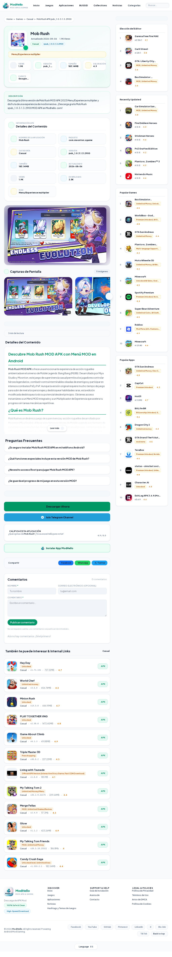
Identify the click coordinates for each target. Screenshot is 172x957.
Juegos (51, 895)
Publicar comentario (22, 622)
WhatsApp (83, 563)
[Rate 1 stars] (97, 530)
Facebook (66, 563)
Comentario (16, 597)
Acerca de (95, 895)
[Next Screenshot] (109, 296)
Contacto (94, 899)
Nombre (13, 585)
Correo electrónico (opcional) (77, 585)
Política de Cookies (141, 904)
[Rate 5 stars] (105, 530)
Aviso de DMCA (139, 899)
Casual (30, 19)
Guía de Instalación (99, 890)
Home (10, 19)
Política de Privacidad (142, 890)
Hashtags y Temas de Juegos (61, 908)
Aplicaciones (53, 899)
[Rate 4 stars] (103, 530)
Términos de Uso (140, 895)
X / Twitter (100, 563)
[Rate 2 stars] (99, 530)
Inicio (50, 890)
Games (19, 19)
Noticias (51, 904)
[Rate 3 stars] (101, 530)
